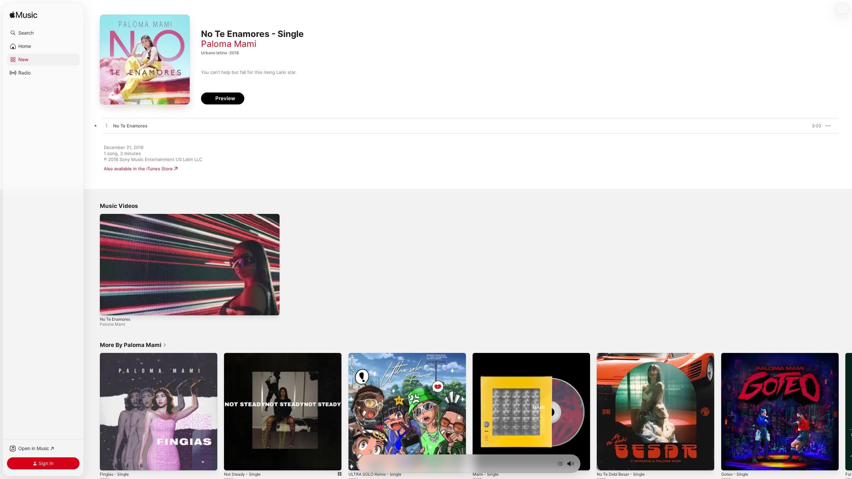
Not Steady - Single (244, 355)
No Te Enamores (115, 319)
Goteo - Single (736, 355)
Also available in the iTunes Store (138, 168)
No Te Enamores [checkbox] (130, 125)
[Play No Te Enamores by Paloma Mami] (106, 126)
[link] (133, 345)
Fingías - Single (116, 355)
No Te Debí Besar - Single (623, 355)
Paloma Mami (228, 44)
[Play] (108, 307)
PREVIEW (813, 126)
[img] (23, 15)
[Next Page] (845, 411)
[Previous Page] (93, 411)
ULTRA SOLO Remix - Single (377, 355)
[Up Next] (560, 463)
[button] (43, 33)
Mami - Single (487, 355)
